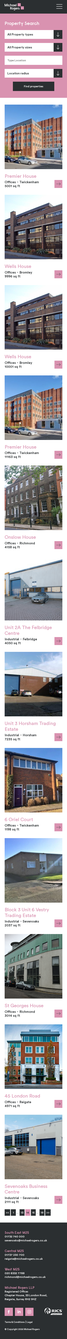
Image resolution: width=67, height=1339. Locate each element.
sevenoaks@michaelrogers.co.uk (26, 1240)
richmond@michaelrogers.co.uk (25, 1277)
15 (33, 1212)
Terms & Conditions (15, 1322)
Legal (29, 1322)
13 (22, 1212)
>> (47, 1212)
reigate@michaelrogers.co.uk (24, 1258)
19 (42, 1212)
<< (7, 1212)
